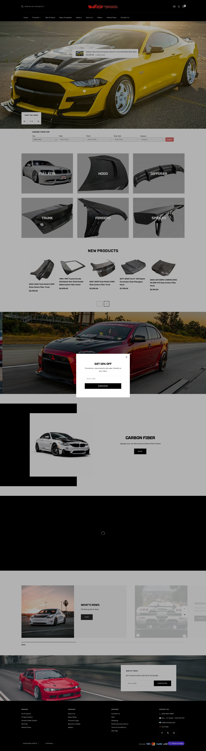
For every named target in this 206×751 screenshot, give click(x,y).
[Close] (126, 357)
